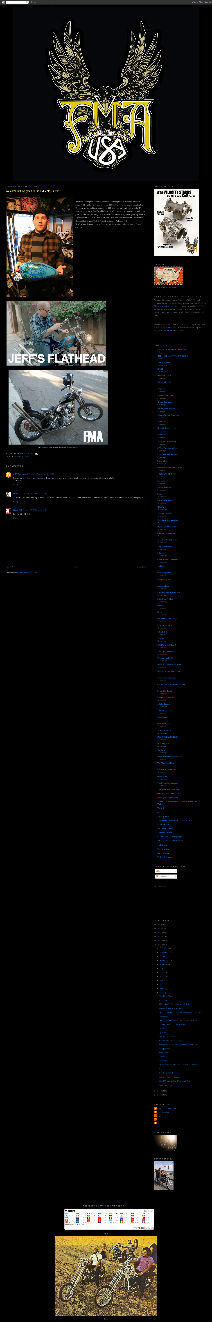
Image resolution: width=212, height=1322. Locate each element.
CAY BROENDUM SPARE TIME (171, 349)
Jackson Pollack (166, 1052)
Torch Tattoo (163, 848)
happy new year (165, 1084)
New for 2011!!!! (166, 1072)
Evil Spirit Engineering (167, 520)
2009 (159, 1095)
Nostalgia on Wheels (166, 408)
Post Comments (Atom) (27, 572)
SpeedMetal (162, 717)
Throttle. (161, 808)
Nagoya (162, 1068)
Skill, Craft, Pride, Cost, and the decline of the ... (179, 1020)
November (164, 952)
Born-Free (162, 421)
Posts (160, 871)
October (163, 956)
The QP (158, 1115)
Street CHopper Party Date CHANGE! (174, 1080)
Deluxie (160, 605)
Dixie (159, 611)
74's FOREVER (164, 730)
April (162, 980)
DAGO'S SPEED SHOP (167, 736)
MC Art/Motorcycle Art (167, 447)
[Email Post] (36, 453)
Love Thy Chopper (165, 500)
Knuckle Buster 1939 (166, 428)
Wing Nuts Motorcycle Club (169, 756)
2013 (159, 936)
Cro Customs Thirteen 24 (168, 559)
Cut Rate (161, 749)
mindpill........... (163, 703)
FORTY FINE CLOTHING (166, 1108)
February (164, 988)
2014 (159, 932)
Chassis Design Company (168, 415)
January (163, 992)
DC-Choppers (163, 743)
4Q (158, 812)
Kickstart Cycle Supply (167, 539)
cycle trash (162, 844)
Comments (162, 876)
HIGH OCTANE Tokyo (167, 618)
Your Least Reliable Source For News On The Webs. (177, 802)
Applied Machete (164, 710)
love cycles (162, 460)
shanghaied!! (163, 776)
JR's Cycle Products (166, 651)
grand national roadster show (171, 1008)
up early (162, 1032)
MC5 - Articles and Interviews (170, 840)
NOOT (160, 368)
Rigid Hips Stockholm (166, 526)
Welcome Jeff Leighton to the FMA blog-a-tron (32, 191)
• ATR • (160, 566)
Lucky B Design (164, 487)
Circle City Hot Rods (166, 769)
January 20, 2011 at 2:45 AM (35, 510)
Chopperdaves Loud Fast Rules (170, 467)
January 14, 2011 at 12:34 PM (41, 473)
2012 (159, 940)
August (163, 964)
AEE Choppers (163, 362)
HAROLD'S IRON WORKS (169, 664)
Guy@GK (17, 509)
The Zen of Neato (164, 546)
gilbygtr (160, 552)
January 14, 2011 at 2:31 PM (35, 493)
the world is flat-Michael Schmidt (171, 684)
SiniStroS (161, 493)
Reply (15, 484)
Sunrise (160, 638)
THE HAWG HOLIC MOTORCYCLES (174, 820)
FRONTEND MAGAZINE (168, 592)
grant (15, 493)
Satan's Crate (163, 824)
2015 (159, 928)
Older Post (141, 566)
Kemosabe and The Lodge (168, 671)
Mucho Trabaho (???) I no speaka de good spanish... (180, 1012)
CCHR (162, 1028)
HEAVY (160, 506)
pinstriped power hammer (169, 1076)
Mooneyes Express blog (167, 797)
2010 (159, 1090)
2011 (159, 944)
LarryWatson (163, 852)
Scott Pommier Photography (169, 836)
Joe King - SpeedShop (166, 441)
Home (76, 566)
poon (157, 1123)
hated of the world (165, 625)
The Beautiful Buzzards (167, 782)
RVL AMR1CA (163, 723)
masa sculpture (164, 585)
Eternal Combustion (166, 697)
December (164, 948)
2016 (159, 924)
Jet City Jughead (20, 473)
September (164, 960)
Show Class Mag (164, 579)
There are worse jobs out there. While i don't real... (180, 1064)
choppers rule (22, 456)
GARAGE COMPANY (166, 644)
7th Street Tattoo (164, 828)
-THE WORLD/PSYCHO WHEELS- (173, 355)
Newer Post (10, 566)
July (162, 968)
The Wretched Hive (165, 763)
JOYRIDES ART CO (166, 473)
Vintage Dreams (164, 513)
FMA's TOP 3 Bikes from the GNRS (174, 1004)
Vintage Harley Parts (166, 657)
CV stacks (163, 1056)
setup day (163, 1000)
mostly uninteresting (166, 677)
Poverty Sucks (163, 816)
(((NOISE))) (162, 631)
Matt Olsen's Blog (165, 598)
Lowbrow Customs (165, 832)
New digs (163, 1060)
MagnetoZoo (163, 388)
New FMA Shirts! (166, 996)
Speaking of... (165, 1016)
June (162, 972)
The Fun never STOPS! (168, 1036)
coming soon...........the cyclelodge (173, 1024)
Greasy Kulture (164, 401)
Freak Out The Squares (167, 454)
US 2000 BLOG (164, 382)
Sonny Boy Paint (164, 690)
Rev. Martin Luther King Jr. (170, 1040)
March (163, 984)
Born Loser (162, 434)
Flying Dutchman (165, 856)
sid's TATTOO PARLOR (168, 793)
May (162, 976)
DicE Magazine (164, 572)
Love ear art (162, 480)
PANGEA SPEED (165, 395)
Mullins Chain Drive (166, 533)
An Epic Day (164, 1048)
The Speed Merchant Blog (168, 789)
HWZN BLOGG (164, 375)
